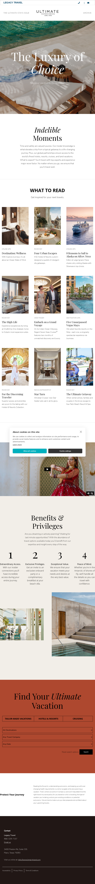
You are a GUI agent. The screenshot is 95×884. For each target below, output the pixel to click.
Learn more (17, 445)
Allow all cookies (29, 451)
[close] (81, 432)
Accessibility (6, 871)
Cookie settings (65, 451)
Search (86, 752)
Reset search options (70, 752)
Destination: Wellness (14, 253)
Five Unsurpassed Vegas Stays (76, 323)
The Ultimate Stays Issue (16, 13)
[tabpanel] (47, 741)
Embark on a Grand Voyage (45, 323)
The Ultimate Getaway (79, 394)
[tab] (18, 718)
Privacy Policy (18, 871)
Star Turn (39, 394)
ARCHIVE (87, 13)
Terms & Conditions (32, 871)
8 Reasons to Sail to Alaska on (78, 254)
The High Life (9, 322)
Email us (7, 842)
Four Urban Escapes (45, 253)
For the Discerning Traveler (12, 395)
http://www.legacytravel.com (29, 859)
